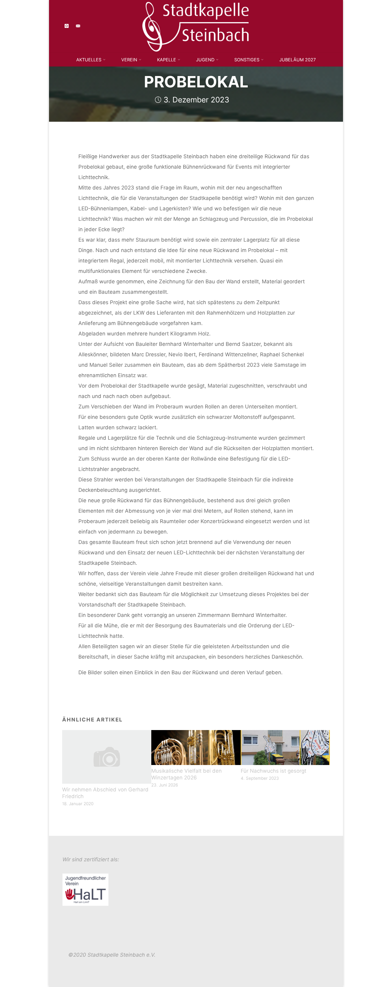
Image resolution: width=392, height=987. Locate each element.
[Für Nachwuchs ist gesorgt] (285, 747)
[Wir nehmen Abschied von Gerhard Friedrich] (107, 756)
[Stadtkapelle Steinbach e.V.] (196, 26)
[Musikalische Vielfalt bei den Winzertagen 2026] (196, 747)
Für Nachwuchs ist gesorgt (273, 771)
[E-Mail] (78, 26)
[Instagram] (67, 26)
